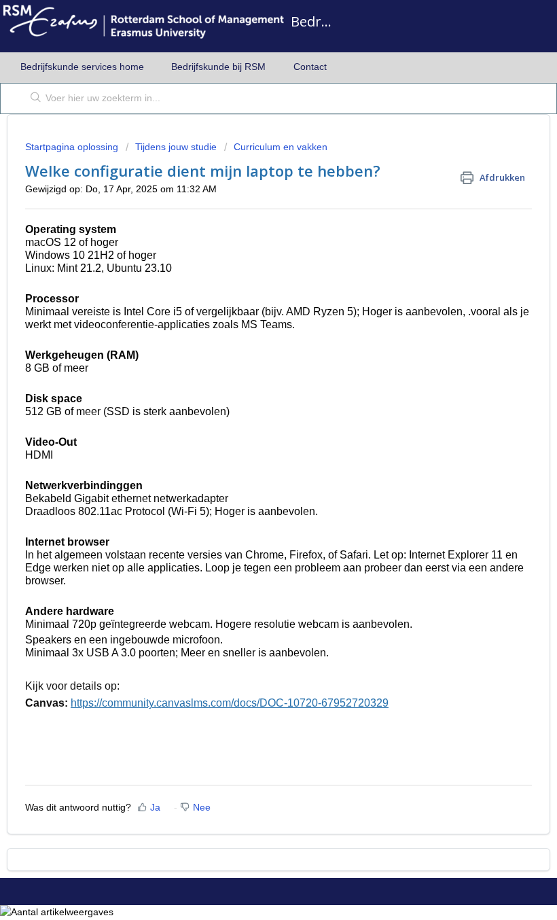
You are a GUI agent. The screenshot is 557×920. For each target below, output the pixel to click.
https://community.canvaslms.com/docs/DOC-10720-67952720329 (230, 703)
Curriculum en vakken (280, 146)
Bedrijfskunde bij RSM (218, 66)
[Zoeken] (33, 98)
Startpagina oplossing (73, 146)
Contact (310, 66)
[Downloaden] (253, 454)
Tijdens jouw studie (176, 146)
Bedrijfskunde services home (82, 66)
